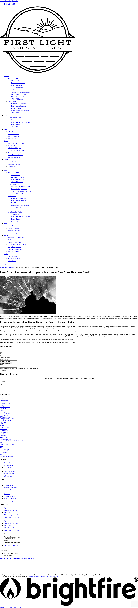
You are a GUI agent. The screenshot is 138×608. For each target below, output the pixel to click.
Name (2, 350)
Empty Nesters (15, 124)
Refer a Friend (12, 166)
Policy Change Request (14, 152)
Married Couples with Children (20, 122)
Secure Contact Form (14, 164)
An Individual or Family (15, 117)
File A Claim (11, 145)
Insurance (6, 76)
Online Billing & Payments (16, 143)
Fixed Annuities (16, 108)
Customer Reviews (13, 134)
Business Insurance (13, 90)
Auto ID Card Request (14, 148)
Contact (6, 159)
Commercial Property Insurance (20, 92)
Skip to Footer (13, 1)
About (6, 129)
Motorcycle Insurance (17, 85)
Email (2, 354)
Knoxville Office (13, 162)
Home (2, 267)
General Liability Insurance (19, 94)
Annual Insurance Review (15, 155)
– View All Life (16, 113)
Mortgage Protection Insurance (20, 110)
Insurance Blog (12, 138)
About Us (10, 131)
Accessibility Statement (48, 576)
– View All (14, 127)
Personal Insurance (13, 78)
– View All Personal (17, 87)
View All (2, 458)
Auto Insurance (15, 80)
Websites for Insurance (12, 607)
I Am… (6, 115)
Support (6, 141)
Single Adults (15, 120)
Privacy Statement (34, 576)
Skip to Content (4, 1)
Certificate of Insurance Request (17, 150)
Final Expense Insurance (18, 106)
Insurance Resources (14, 157)
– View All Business (17, 99)
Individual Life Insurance (18, 104)
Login (57, 576)
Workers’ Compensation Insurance (21, 97)
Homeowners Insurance (18, 83)
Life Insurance (12, 101)
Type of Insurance (5, 361)
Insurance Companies (14, 136)
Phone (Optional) (5, 357)
